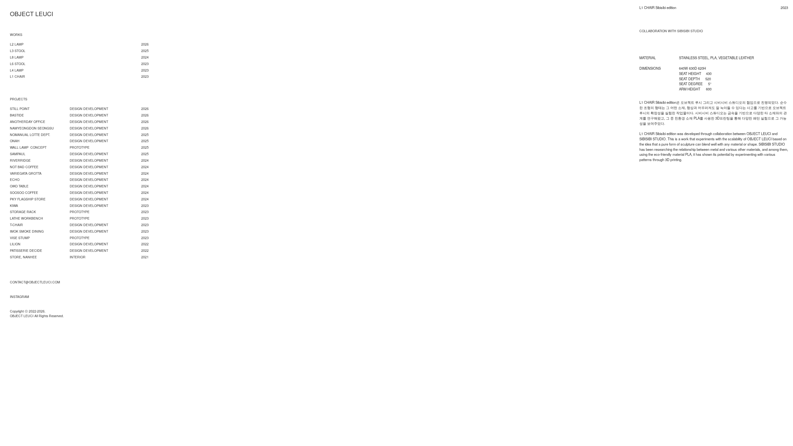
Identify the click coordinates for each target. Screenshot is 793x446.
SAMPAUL (17, 153)
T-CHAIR (16, 224)
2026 (145, 44)
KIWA (14, 205)
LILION (15, 244)
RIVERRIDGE (20, 160)
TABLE (23, 186)
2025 (145, 50)
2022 (145, 244)
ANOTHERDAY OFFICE (27, 121)
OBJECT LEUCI (31, 13)
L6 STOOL (17, 63)
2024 (145, 179)
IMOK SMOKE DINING (27, 231)
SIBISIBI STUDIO (690, 31)
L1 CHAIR (17, 76)
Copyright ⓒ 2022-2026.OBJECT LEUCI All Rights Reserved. (37, 313)
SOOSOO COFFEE (24, 192)
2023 (145, 205)
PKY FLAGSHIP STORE (28, 199)
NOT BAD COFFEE (24, 166)
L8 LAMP (17, 57)
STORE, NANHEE (23, 257)
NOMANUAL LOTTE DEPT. (30, 134)
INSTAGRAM (19, 296)
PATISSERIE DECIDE (26, 250)
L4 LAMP (17, 70)
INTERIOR (77, 257)
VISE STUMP (20, 237)
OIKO (14, 186)
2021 (145, 257)
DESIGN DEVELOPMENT (89, 108)
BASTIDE (17, 115)
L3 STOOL (17, 50)
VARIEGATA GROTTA (26, 173)
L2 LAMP (17, 44)
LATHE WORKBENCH (26, 218)
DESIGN (76, 140)
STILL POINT (19, 108)
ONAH (15, 140)
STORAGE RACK (23, 211)
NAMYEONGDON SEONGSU (32, 128)
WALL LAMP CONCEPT (28, 147)
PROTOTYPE (80, 147)
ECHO (15, 179)
